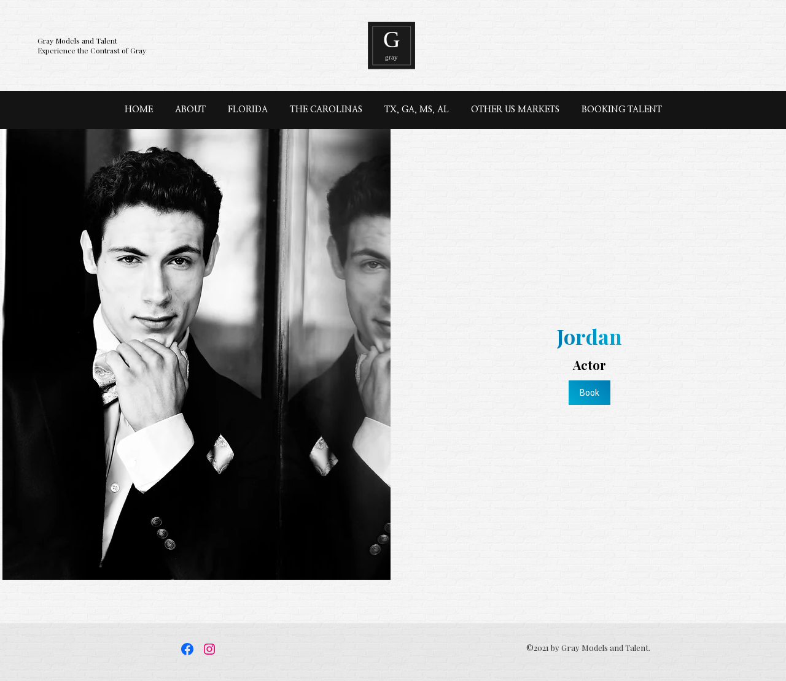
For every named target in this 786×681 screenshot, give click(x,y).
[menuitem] (138, 110)
